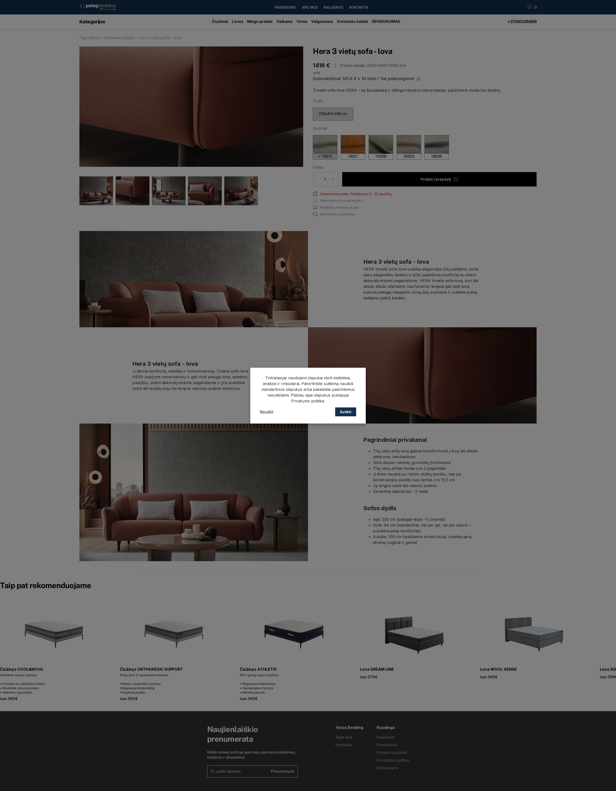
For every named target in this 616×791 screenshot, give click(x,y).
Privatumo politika (307, 401)
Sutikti (345, 412)
